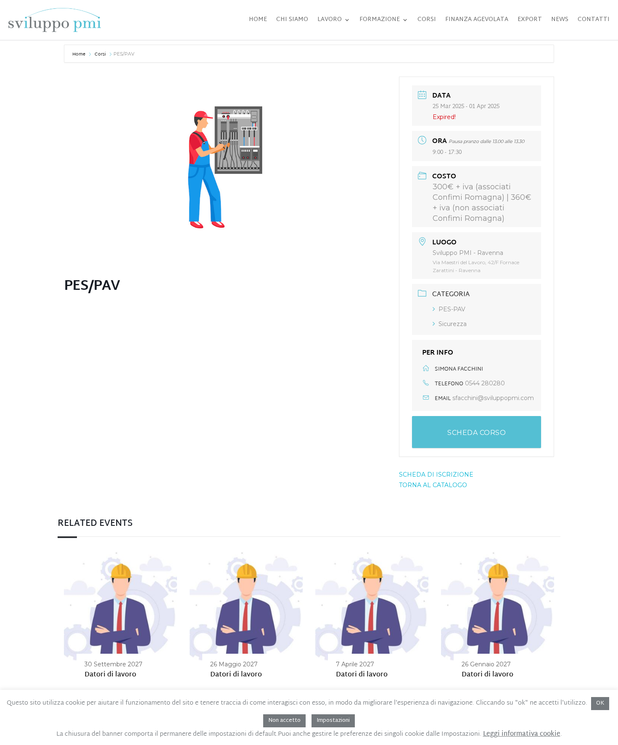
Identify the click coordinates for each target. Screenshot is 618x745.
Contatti (594, 19)
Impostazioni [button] (333, 721)
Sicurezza (452, 324)
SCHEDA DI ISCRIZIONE (436, 474)
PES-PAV (451, 309)
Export (530, 19)
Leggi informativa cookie (521, 734)
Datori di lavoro (110, 675)
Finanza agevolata (476, 19)
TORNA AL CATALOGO (433, 485)
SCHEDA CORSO (476, 433)
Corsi (426, 19)
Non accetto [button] (284, 721)
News (559, 19)
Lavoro (329, 19)
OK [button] (600, 703)
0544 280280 (485, 383)
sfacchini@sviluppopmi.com (493, 398)
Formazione (379, 19)
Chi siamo (292, 19)
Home (258, 19)
